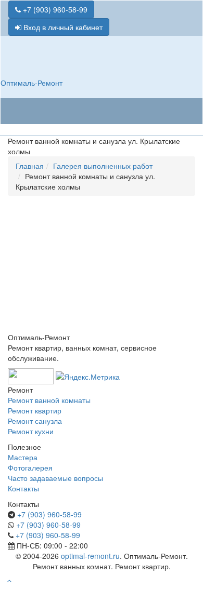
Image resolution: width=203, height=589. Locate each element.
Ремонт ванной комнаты (49, 400)
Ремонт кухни (31, 431)
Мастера (22, 457)
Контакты (23, 488)
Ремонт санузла (35, 421)
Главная (30, 165)
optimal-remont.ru (90, 556)
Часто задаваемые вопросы (55, 478)
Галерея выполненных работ (103, 165)
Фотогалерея (30, 467)
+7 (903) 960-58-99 (54, 9)
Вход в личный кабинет (62, 27)
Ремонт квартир (34, 410)
